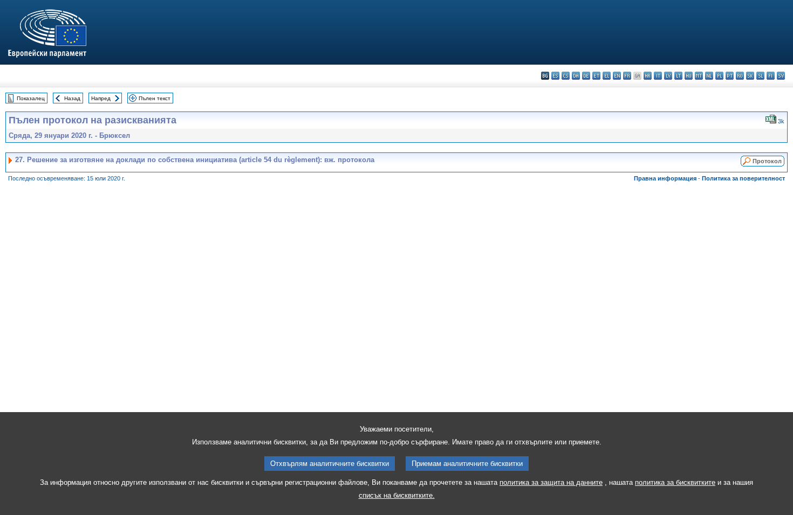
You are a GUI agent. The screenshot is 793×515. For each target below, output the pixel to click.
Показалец (31, 98)
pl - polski (719, 76)
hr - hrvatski (648, 76)
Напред (101, 98)
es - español (555, 76)
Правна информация (665, 178)
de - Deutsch (586, 76)
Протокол (767, 161)
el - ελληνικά (607, 76)
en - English (617, 76)
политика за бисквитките (675, 482)
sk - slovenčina (750, 76)
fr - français (627, 76)
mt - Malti (699, 76)
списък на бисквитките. (397, 495)
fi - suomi (771, 76)
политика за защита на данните (551, 482)
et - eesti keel (596, 76)
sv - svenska (781, 76)
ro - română (740, 76)
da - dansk (576, 76)
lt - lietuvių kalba (678, 76)
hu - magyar (689, 76)
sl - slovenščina (760, 76)
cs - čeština (566, 76)
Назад (72, 98)
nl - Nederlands (709, 76)
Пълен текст (154, 98)
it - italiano (658, 76)
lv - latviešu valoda (668, 76)
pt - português (730, 76)
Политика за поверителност (743, 178)
